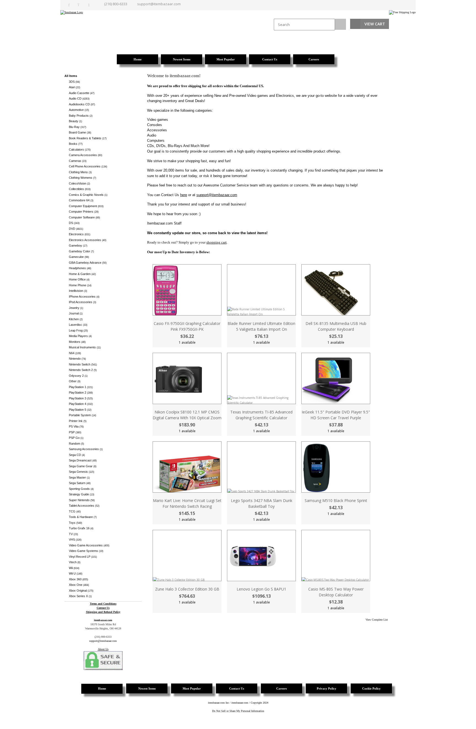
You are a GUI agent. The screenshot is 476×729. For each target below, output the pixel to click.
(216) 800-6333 (115, 3)
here (183, 195)
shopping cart (216, 242)
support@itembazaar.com (159, 3)
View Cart (374, 23)
